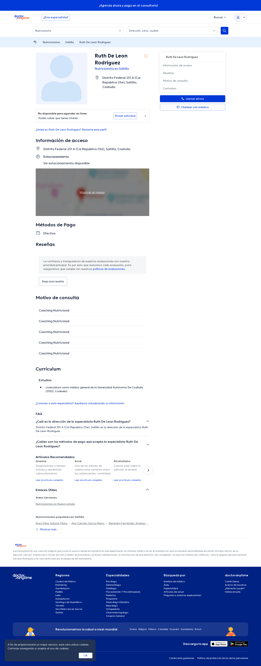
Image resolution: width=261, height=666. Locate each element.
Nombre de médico (174, 581)
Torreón (59, 605)
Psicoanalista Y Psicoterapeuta (123, 591)
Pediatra (111, 595)
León (58, 595)
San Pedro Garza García (69, 609)
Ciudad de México (65, 581)
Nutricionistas (51, 42)
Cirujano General (115, 615)
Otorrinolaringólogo (117, 612)
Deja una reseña (53, 281)
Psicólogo (111, 581)
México (152, 629)
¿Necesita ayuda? (235, 588)
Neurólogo (112, 605)
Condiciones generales (181, 658)
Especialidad (171, 588)
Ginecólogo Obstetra (117, 602)
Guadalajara (62, 588)
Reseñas (168, 73)
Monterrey (61, 584)
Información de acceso (177, 65)
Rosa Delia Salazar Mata (52, 523)
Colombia (163, 629)
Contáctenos (232, 581)
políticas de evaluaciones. (109, 269)
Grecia (133, 629)
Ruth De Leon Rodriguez (95, 42)
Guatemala (187, 629)
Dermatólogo (113, 584)
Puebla (59, 591)
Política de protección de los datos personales (222, 658)
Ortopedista (113, 609)
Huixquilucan (62, 598)
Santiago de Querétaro (68, 602)
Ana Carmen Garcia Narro (88, 523)
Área (166, 584)
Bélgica (143, 629)
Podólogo (111, 588)
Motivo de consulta (175, 80)
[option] (53, 470)
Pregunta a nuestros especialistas (182, 595)
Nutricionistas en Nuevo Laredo (55, 504)
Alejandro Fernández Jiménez (127, 523)
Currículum (169, 88)
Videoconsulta (233, 591)
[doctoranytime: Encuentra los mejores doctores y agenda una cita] (35, 42)
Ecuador (174, 629)
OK (86, 655)
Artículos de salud (174, 591)
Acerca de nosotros (235, 584)
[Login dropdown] (240, 17)
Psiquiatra (112, 598)
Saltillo (69, 42)
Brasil (198, 629)
